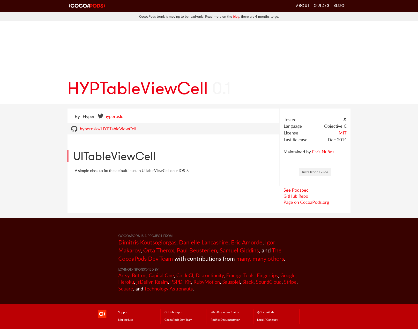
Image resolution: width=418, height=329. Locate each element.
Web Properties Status (225, 312)
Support (123, 312)
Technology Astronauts (168, 288)
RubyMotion (207, 282)
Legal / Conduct (267, 319)
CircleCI (184, 275)
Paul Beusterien (197, 250)
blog (236, 16)
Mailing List (125, 319)
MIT (343, 133)
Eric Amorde (246, 242)
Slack (248, 282)
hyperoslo (113, 116)
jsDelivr (144, 282)
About (303, 5)
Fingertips (267, 275)
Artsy (123, 275)
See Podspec (296, 190)
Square (125, 288)
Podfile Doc (225, 319)
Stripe (290, 282)
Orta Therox (158, 250)
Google (288, 275)
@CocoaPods (265, 312)
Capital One (161, 275)
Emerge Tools (240, 275)
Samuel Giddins (239, 250)
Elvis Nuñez (323, 152)
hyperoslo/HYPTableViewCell (108, 129)
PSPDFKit (180, 282)
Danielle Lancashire (203, 242)
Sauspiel (231, 282)
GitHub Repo (296, 196)
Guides (322, 5)
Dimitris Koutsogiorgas (147, 242)
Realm (161, 282)
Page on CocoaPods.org (306, 202)
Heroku (126, 282)
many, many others (260, 258)
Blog (339, 5)
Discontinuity (210, 275)
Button (139, 275)
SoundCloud (269, 282)
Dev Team (178, 319)
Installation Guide (315, 172)
